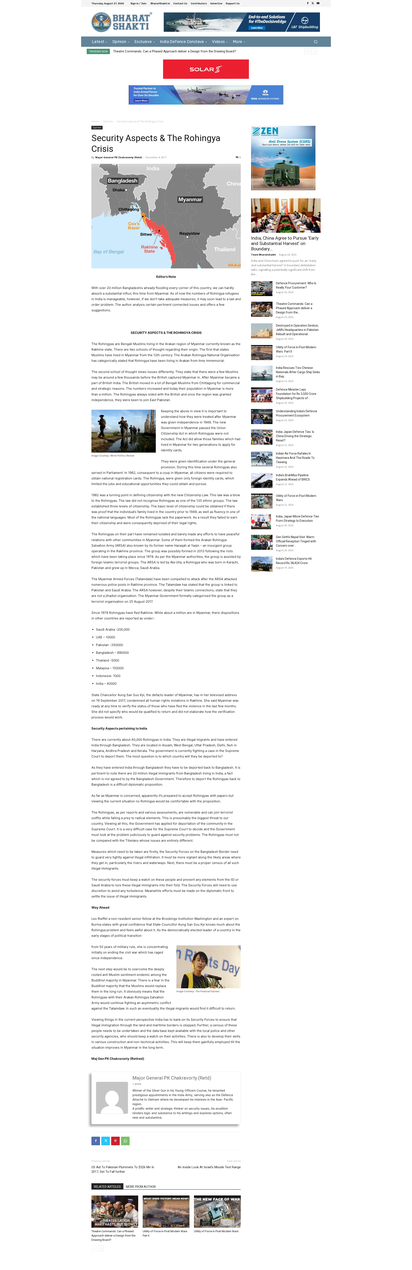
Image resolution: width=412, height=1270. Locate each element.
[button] (316, 42)
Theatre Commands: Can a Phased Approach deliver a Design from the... (294, 308)
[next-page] (101, 1248)
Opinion (108, 121)
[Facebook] (307, 3)
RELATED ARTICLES (107, 1186)
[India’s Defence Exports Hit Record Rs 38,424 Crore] (262, 564)
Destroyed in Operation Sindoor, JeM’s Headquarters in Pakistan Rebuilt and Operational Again (179, 51)
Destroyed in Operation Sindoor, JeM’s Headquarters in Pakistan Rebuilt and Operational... (297, 330)
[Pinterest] (115, 1141)
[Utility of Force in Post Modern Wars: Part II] (166, 1211)
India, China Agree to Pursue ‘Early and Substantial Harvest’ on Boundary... (285, 243)
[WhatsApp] (125, 1141)
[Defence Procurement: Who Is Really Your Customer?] (262, 288)
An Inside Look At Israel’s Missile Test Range (209, 1167)
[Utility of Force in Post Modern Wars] (217, 1211)
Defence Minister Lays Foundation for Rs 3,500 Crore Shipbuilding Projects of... (296, 394)
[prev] (307, 51)
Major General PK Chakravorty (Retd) (118, 157)
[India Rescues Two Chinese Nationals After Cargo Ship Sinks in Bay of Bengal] (262, 373)
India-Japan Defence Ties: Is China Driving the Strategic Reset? (295, 436)
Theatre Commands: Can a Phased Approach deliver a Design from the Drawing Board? (113, 1235)
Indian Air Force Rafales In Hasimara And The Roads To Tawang (295, 458)
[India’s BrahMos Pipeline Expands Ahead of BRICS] (262, 480)
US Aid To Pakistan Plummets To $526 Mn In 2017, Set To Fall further (122, 1169)
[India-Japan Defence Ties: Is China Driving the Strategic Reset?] (262, 437)
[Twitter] (312, 3)
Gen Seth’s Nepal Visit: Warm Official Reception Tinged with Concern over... (296, 541)
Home (95, 121)
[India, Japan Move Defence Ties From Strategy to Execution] (261, 521)
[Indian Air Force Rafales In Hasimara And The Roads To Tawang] (262, 458)
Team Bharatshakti (263, 254)
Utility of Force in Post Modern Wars (216, 1231)
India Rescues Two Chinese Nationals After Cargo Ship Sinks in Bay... (298, 372)
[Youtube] (318, 3)
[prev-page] (94, 1248)
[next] (314, 51)
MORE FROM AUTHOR (141, 1186)
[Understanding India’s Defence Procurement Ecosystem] (262, 416)
